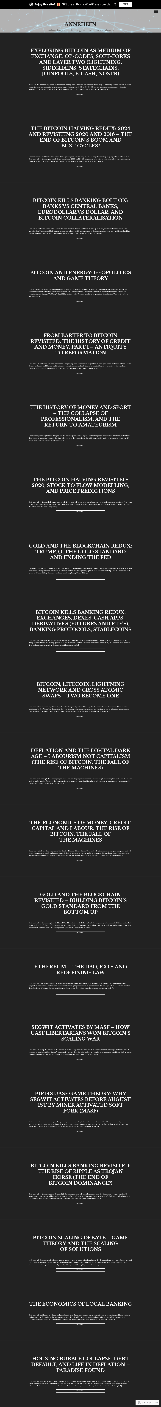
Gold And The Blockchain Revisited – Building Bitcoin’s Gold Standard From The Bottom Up (80, 903)
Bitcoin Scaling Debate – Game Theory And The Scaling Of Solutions (80, 1243)
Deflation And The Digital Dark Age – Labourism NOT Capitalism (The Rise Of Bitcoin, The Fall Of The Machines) (80, 759)
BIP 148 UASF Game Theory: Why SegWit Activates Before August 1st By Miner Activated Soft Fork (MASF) (80, 1102)
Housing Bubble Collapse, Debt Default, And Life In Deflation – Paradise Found (80, 1364)
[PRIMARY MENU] (156, 12)
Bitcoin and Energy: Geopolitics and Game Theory (80, 275)
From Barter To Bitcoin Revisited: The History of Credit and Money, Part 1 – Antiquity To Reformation (80, 344)
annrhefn (80, 24)
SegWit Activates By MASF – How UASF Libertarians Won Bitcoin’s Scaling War (80, 1033)
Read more (69, 95)
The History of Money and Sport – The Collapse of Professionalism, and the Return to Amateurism (80, 416)
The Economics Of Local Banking (80, 1304)
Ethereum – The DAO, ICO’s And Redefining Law (80, 969)
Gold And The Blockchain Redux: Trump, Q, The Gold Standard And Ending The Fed (80, 551)
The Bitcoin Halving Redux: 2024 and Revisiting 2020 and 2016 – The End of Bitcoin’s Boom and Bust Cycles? (80, 137)
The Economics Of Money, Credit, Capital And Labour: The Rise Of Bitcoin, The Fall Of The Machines (80, 831)
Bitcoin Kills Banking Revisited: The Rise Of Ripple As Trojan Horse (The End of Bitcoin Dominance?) (81, 1174)
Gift (125, 4)
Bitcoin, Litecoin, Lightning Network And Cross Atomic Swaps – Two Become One (80, 690)
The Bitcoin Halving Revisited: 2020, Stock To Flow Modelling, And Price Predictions (80, 485)
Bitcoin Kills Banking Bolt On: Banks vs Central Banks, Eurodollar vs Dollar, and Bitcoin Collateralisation (80, 209)
